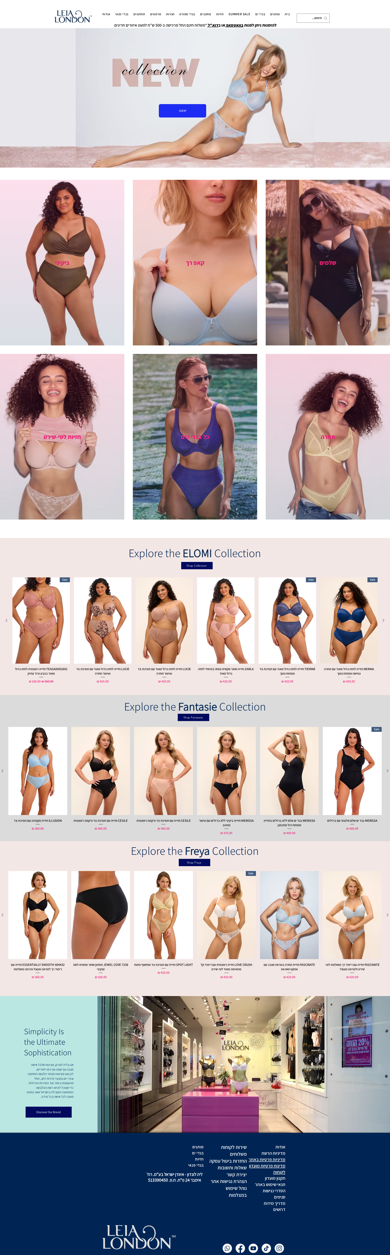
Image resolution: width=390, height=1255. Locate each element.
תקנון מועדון (274, 1178)
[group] (195, 630)
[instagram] (279, 1248)
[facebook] (240, 1248)
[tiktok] (266, 1248)
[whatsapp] (227, 1248)
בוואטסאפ (234, 25)
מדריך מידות (274, 1203)
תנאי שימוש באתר (269, 1184)
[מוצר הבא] (6, 620)
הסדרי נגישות (273, 1191)
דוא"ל (212, 25)
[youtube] (253, 1248)
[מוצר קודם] (383, 620)
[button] (275, 14)
